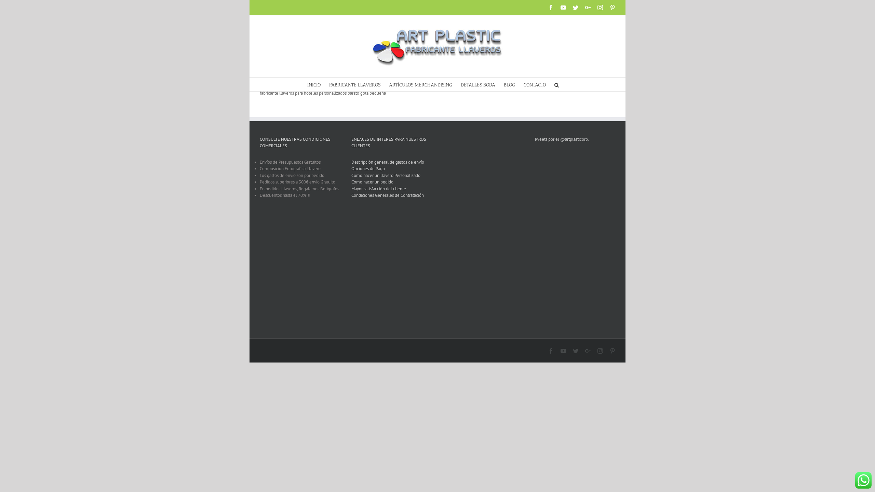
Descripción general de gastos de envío (387, 162)
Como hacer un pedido (372, 182)
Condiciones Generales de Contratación (387, 195)
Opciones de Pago (368, 169)
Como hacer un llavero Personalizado (385, 175)
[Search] (556, 84)
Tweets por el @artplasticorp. (561, 139)
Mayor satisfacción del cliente (378, 189)
